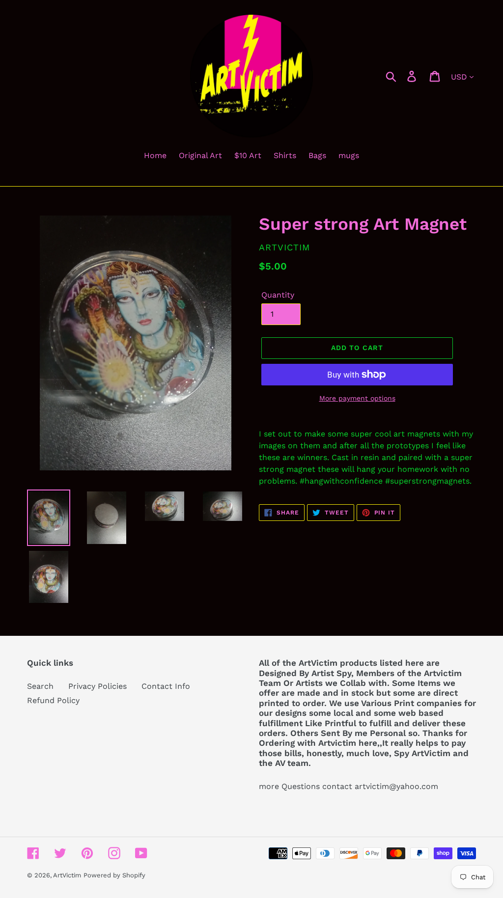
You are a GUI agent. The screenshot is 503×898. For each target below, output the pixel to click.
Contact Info (165, 686)
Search (40, 686)
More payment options (357, 398)
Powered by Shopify (114, 875)
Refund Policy (53, 700)
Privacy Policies (97, 686)
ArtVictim (67, 875)
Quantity (277, 294)
